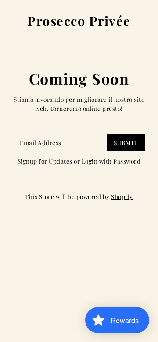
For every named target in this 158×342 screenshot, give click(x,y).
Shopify (122, 196)
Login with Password (111, 161)
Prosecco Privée (79, 21)
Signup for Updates (45, 161)
